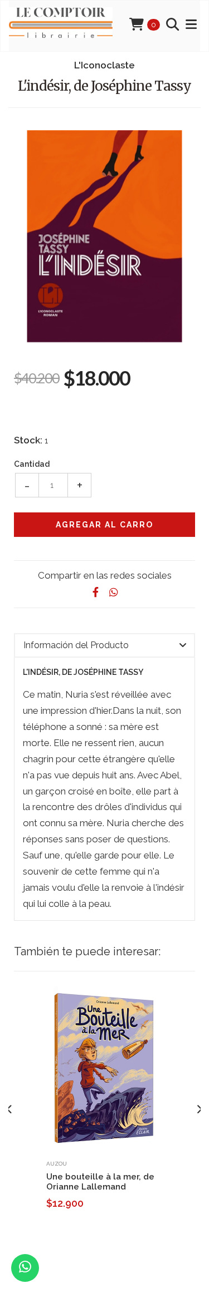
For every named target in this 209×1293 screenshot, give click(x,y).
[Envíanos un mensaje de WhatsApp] (25, 1268)
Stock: (28, 440)
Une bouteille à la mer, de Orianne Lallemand (100, 1182)
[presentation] (10, 1110)
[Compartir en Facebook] (96, 592)
